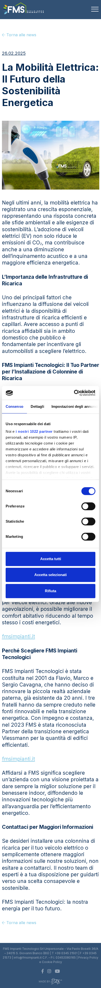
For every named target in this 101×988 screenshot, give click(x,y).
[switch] (88, 506)
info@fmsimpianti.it (28, 957)
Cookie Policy (52, 962)
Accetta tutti (50, 559)
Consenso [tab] (14, 406)
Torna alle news (20, 34)
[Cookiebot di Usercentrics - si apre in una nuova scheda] (73, 393)
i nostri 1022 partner (34, 431)
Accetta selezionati (50, 575)
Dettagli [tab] (37, 406)
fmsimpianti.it (18, 636)
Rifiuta (50, 591)
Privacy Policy (88, 957)
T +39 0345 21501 (64, 953)
